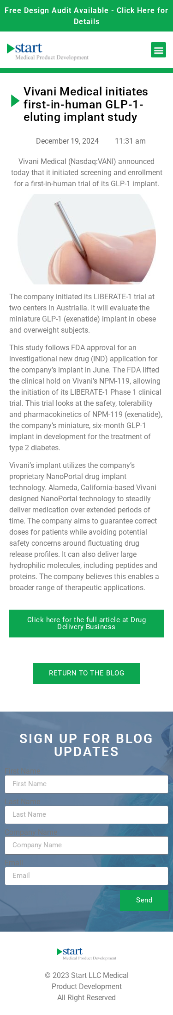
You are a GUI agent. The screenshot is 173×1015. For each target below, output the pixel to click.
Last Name (22, 802)
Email (14, 863)
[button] (158, 49)
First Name (22, 771)
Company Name (31, 832)
